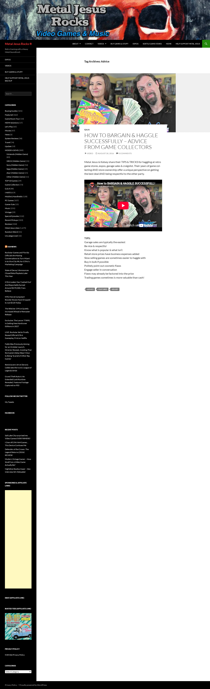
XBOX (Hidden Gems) (16, 161)
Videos (101, 44)
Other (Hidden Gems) (16, 177)
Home (168, 44)
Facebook (10, 413)
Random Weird (11, 232)
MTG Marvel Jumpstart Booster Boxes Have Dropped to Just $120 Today (17, 300)
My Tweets (9, 402)
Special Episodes (12, 216)
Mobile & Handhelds (13, 196)
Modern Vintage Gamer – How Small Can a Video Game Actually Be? (18, 462)
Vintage (8, 212)
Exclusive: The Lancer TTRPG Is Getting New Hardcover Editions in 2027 (17, 323)
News (7, 134)
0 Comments (125, 153)
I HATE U (9, 192)
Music (7, 208)
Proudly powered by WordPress (33, 685)
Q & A (87, 129)
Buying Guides (11, 111)
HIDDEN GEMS (11, 150)
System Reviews (11, 138)
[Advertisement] (18, 539)
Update (8, 146)
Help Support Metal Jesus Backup (17, 79)
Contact (89, 44)
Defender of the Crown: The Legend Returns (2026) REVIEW (17, 452)
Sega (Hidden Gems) (15, 169)
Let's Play (9, 126)
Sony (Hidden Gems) (15, 165)
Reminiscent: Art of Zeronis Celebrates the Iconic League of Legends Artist (18, 367)
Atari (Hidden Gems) (15, 173)
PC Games (9, 200)
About (75, 44)
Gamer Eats (10, 204)
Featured (102, 289)
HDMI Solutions (12, 122)
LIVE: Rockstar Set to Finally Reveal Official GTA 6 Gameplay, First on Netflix (17, 335)
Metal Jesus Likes (12, 228)
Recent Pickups (11, 220)
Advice (90, 289)
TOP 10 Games (11, 181)
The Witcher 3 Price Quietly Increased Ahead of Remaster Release (17, 311)
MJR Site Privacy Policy (15, 655)
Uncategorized (11, 236)
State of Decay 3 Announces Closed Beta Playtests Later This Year (17, 273)
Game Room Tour (12, 119)
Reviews (8, 224)
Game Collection (12, 184)
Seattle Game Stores (152, 44)
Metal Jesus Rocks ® (18, 44)
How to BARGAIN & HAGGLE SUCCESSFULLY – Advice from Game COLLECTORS (121, 141)
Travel (7, 142)
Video (90, 153)
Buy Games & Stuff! (119, 44)
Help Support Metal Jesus (188, 44)
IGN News (12, 247)
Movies (8, 130)
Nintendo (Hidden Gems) (17, 154)
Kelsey (115, 289)
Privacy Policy (11, 685)
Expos (135, 44)
